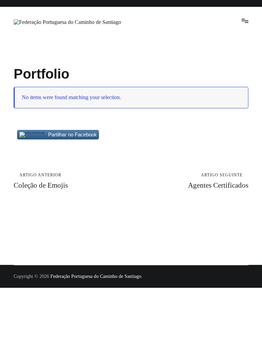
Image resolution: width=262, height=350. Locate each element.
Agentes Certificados (218, 181)
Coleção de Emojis (41, 181)
